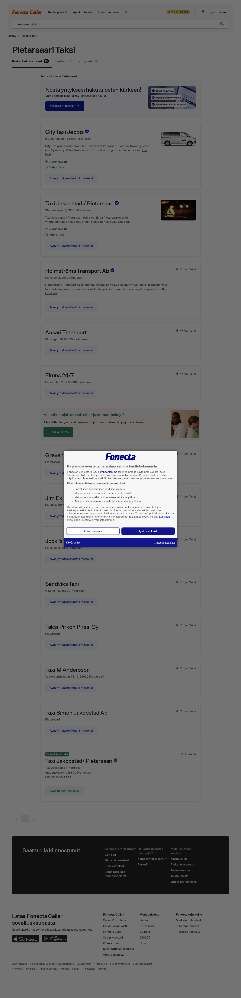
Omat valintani (93, 531)
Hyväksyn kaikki (148, 531)
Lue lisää (164, 516)
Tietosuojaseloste (164, 542)
